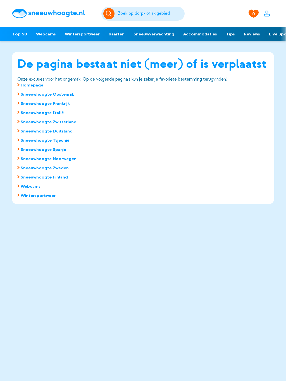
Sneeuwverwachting (154, 34)
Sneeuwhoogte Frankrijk (45, 103)
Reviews (252, 34)
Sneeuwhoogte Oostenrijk (47, 94)
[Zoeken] (150, 13)
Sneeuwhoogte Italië (42, 112)
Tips (230, 34)
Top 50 (19, 34)
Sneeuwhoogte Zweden (45, 168)
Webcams (46, 34)
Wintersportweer (82, 34)
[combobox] (150, 13)
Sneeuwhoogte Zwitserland (49, 122)
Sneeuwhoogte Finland (44, 177)
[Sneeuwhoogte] (54, 13)
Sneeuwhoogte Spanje (43, 149)
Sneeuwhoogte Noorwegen (49, 158)
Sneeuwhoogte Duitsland (47, 131)
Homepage (32, 85)
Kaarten (117, 34)
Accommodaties (200, 34)
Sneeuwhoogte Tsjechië (45, 140)
